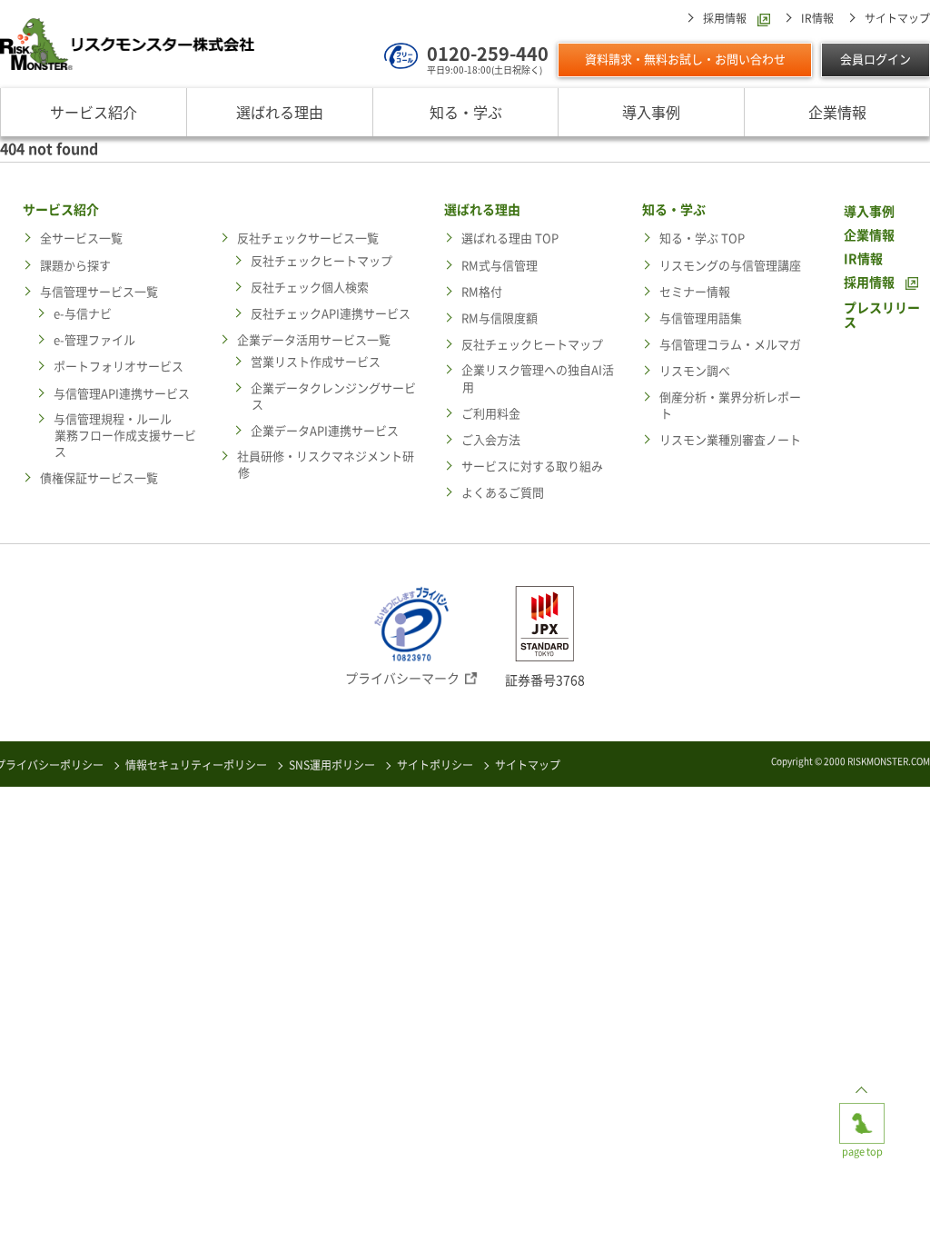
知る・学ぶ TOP (702, 238)
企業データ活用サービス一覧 (314, 340)
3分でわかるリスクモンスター (283, 1204)
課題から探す (75, 266)
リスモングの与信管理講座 (730, 266)
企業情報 (837, 112)
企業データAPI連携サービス (325, 431)
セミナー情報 (694, 292)
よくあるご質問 (502, 493)
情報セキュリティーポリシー (196, 764)
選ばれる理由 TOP (510, 238)
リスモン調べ (694, 371)
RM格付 (481, 292)
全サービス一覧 (81, 238)
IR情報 (817, 18)
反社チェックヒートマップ (321, 261)
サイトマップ (897, 18)
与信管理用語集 (700, 318)
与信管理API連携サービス (122, 394)
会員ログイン (875, 59)
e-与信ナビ (83, 314)
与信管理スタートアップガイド (646, 1204)
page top (862, 1109)
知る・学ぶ (466, 112)
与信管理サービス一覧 (99, 292)
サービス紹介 (93, 112)
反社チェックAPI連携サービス (331, 314)
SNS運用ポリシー (332, 764)
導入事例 (651, 112)
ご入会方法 (490, 440)
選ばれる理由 (279, 112)
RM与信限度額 (499, 318)
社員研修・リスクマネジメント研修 (325, 465)
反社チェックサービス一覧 (308, 238)
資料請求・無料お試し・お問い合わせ (685, 59)
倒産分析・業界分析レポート (730, 406)
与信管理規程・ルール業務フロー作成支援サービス (125, 435)
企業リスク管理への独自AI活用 (537, 378)
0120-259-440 (488, 53)
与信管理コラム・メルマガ (730, 345)
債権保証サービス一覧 (99, 478)
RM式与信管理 (499, 266)
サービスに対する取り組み (532, 466)
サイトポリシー (435, 764)
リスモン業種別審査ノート (730, 440)
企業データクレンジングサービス (333, 396)
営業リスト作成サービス (316, 362)
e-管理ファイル (94, 340)
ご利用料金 (490, 414)
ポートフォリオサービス (118, 366)
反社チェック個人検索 (310, 287)
